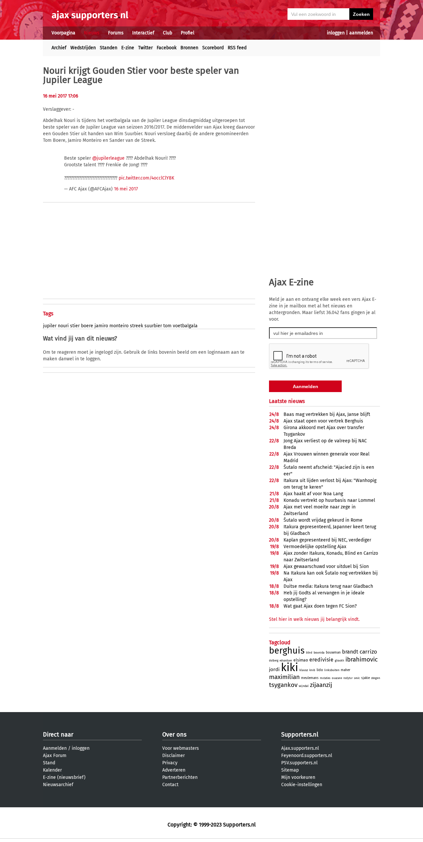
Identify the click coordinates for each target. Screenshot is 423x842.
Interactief (143, 33)
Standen (108, 48)
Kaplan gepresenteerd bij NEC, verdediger (327, 540)
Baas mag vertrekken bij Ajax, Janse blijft (327, 414)
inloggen (336, 33)
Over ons (174, 734)
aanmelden (361, 33)
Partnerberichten (180, 777)
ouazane (337, 678)
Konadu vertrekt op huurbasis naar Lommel (329, 500)
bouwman (333, 653)
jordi (274, 669)
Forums (116, 33)
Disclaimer (173, 755)
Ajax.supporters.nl (300, 748)
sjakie (365, 678)
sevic (357, 678)
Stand (49, 763)
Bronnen (189, 48)
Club (167, 33)
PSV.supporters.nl (299, 763)
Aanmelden (55, 748)
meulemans (310, 678)
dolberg (273, 660)
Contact (170, 784)
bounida (319, 652)
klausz (303, 670)
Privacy (169, 763)
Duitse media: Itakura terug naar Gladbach (328, 586)
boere (87, 326)
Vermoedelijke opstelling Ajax (315, 546)
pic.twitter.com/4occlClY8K (146, 178)
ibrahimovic (361, 659)
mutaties (325, 678)
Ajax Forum (54, 755)
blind (309, 652)
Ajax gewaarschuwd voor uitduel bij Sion (326, 566)
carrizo (368, 651)
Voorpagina (63, 33)
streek (136, 326)
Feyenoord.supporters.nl (306, 755)
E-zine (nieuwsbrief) (64, 777)
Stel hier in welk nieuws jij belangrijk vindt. (314, 619)
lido (320, 670)
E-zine (127, 48)
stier (75, 326)
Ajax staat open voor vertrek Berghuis (323, 421)
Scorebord (213, 48)
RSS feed (237, 48)
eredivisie (321, 660)
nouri (63, 326)
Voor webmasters (180, 748)
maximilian (284, 677)
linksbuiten (331, 670)
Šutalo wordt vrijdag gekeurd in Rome (323, 520)
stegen (375, 678)
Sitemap (290, 770)
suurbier (153, 326)
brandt (350, 652)
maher (345, 670)
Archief (59, 48)
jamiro (101, 326)
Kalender (52, 770)
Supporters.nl (299, 734)
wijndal (304, 686)
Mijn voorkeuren (298, 777)
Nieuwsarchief (58, 784)
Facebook (166, 48)
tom (167, 326)
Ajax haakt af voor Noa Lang (313, 494)
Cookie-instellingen (301, 784)
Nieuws (91, 33)
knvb (312, 670)
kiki (289, 667)
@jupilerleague (108, 158)
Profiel (187, 33)
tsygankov (283, 685)
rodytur (348, 678)
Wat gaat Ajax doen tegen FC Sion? (320, 606)
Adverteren (173, 770)
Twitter (145, 48)
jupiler (50, 326)
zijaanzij (321, 685)
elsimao (300, 660)
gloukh (339, 660)
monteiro (119, 326)
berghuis (287, 650)
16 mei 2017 (126, 189)
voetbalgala (185, 326)
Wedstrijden (83, 48)
